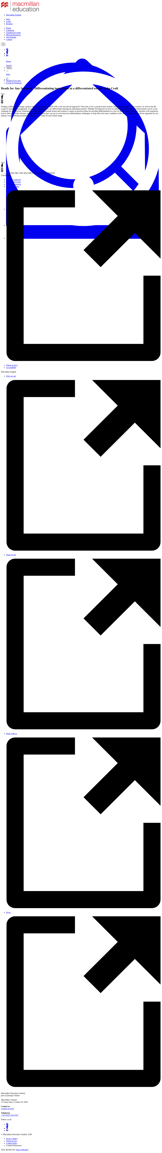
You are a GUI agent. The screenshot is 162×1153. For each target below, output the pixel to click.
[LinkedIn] (83, 55)
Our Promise (11, 37)
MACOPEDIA (22, 1150)
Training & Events (13, 33)
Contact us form (7, 1109)
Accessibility (11, 367)
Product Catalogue (13, 180)
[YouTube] (83, 49)
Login (8, 21)
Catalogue (10, 30)
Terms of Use (11, 1141)
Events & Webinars (14, 83)
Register (9, 24)
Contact (9, 39)
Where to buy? (12, 365)
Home (8, 28)
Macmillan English (13, 15)
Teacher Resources (13, 184)
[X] (83, 53)
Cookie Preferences (14, 1145)
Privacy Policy (12, 1139)
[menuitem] (83, 28)
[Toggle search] (3, 44)
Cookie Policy (11, 1143)
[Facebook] (83, 51)
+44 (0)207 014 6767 (9, 1115)
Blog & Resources (13, 35)
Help (8, 19)
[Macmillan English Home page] (20, 11)
